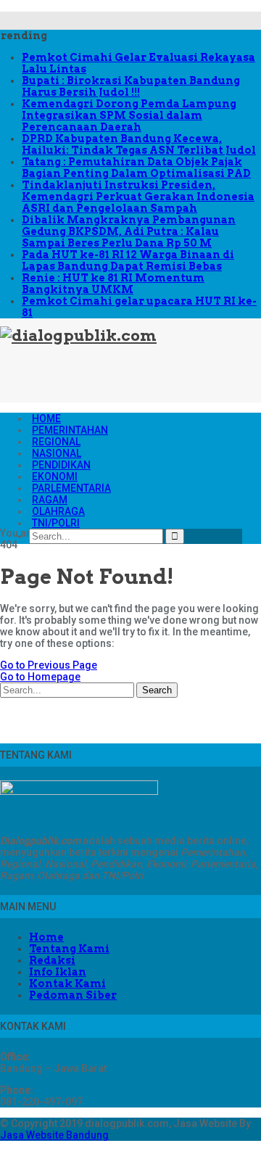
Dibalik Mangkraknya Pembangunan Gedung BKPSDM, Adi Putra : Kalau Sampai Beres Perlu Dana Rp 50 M (129, 231)
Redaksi (52, 960)
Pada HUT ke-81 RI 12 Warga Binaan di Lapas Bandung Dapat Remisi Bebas (128, 260)
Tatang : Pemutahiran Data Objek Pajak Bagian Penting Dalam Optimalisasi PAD (136, 167)
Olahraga (58, 511)
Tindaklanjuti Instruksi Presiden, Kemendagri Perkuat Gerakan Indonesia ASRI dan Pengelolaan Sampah (138, 196)
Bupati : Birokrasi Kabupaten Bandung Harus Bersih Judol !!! (131, 86)
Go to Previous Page (48, 665)
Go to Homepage (40, 676)
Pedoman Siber (73, 995)
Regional (56, 441)
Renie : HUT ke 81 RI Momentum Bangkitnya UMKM (113, 283)
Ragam (49, 500)
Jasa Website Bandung (54, 1135)
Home (46, 418)
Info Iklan (57, 972)
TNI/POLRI (56, 523)
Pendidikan (61, 465)
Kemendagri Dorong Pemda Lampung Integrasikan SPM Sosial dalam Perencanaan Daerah (129, 115)
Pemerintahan (70, 430)
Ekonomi (55, 476)
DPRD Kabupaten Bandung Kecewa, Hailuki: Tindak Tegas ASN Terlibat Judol (139, 144)
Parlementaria (71, 488)
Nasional (56, 453)
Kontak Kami (67, 983)
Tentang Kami (69, 948)
